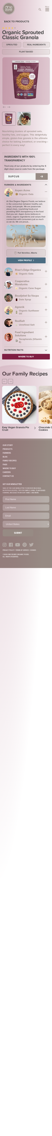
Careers (7, 472)
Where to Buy (9, 468)
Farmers (7, 453)
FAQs (5, 464)
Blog (5, 456)
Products (7, 449)
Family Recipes (10, 460)
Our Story (8, 445)
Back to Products (16, 21)
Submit (18, 533)
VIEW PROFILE (25, 260)
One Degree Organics (9, 9)
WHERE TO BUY (26, 356)
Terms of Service (22, 550)
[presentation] (4, 107)
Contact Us (8, 476)
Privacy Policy (8, 550)
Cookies (33, 550)
